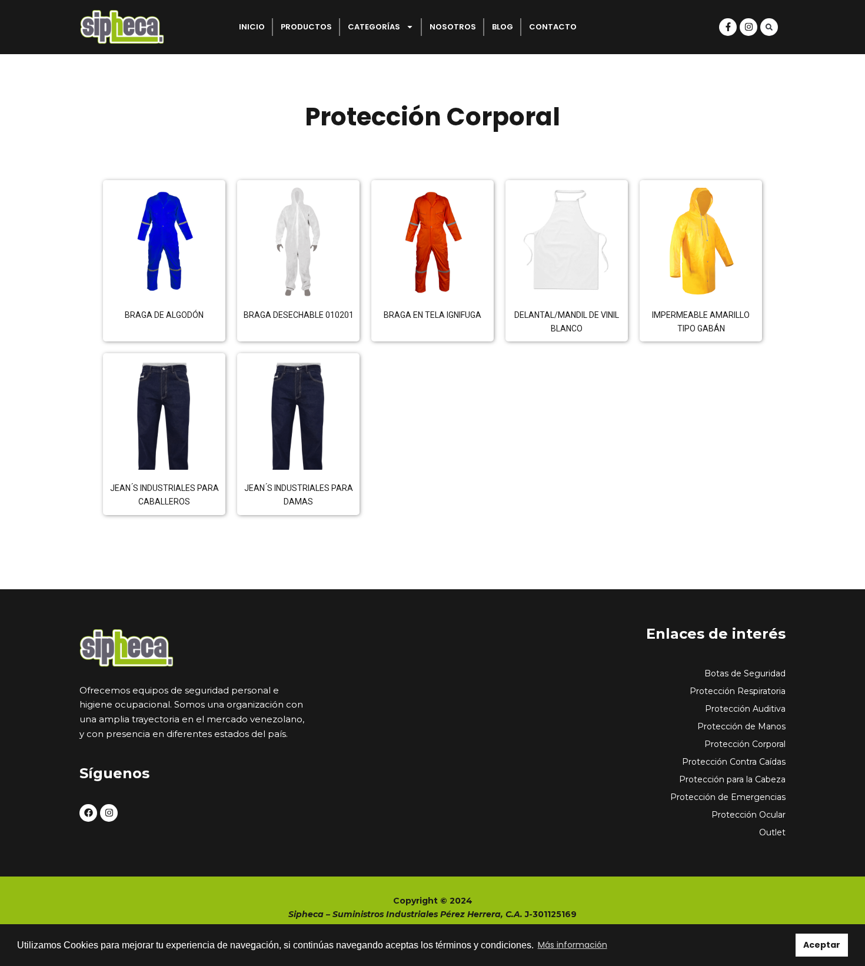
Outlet (772, 832)
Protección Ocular (748, 814)
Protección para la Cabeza (732, 779)
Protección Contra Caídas (734, 761)
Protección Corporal (745, 744)
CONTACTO (553, 26)
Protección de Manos (741, 726)
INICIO (252, 26)
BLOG (502, 26)
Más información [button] (572, 945)
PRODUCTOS (306, 26)
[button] (769, 27)
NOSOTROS (453, 26)
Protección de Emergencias (728, 797)
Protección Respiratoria (738, 691)
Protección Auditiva (745, 708)
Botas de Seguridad (745, 673)
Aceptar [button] (821, 945)
